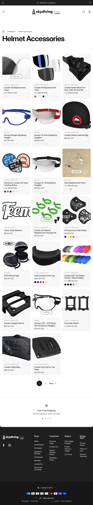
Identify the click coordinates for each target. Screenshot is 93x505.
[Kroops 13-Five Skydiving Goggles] (46, 115)
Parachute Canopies (38, 468)
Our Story (68, 454)
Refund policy (25, 501)
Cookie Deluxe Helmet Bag (76, 135)
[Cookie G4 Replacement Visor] (46, 68)
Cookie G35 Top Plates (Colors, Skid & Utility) (74, 277)
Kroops (7, 132)
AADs (36, 441)
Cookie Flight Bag (12, 367)
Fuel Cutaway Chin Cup (44, 276)
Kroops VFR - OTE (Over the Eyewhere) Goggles (45, 324)
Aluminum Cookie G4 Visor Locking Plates (16, 184)
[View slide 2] (45, 418)
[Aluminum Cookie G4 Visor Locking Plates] (16, 163)
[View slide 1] (42, 418)
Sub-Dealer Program (69, 442)
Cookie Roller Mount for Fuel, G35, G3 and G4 (74, 88)
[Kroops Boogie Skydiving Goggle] (16, 115)
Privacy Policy (83, 444)
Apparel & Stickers (38, 453)
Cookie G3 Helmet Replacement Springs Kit (45, 231)
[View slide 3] (47, 418)
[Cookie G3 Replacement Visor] (16, 68)
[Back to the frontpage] (3, 31)
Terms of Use (83, 450)
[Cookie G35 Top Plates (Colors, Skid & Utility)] (76, 256)
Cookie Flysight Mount (14, 323)
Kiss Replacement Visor (75, 183)
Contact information (66, 501)
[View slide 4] (50, 418)
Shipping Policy (52, 459)
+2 (46, 144)
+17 (76, 237)
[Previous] (3, 2)
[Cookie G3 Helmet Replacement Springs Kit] (46, 210)
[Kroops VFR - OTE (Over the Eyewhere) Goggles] (46, 303)
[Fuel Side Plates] (76, 303)
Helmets (37, 460)
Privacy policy (35, 501)
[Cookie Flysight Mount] (16, 303)
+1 (46, 96)
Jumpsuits (38, 464)
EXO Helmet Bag (11, 276)
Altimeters (38, 448)
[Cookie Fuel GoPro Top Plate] (46, 347)
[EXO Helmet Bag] (16, 256)
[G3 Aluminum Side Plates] (76, 210)
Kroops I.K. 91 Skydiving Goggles (44, 184)
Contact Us (53, 447)
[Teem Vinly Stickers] (16, 210)
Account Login (52, 442)
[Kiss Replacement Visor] (76, 163)
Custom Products (83, 455)
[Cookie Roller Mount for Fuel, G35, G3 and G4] (76, 68)
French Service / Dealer (52, 452)
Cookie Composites (11, 85)
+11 (76, 284)
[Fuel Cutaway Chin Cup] (46, 256)
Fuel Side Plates (71, 323)
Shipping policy (55, 501)
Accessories (39, 445)
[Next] (89, 2)
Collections (11, 31)
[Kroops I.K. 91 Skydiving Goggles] (46, 163)
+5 (16, 191)
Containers (38, 457)
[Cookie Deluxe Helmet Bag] (76, 115)
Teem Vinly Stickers (13, 230)
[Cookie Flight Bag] (16, 347)
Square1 (67, 180)
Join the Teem (9, 227)
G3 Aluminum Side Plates (75, 230)
